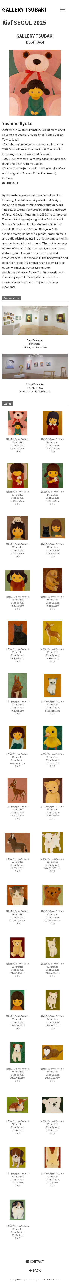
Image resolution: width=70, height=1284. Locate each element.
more (9, 178)
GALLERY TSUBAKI (24, 9)
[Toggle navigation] (62, 9)
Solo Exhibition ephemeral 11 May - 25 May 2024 (35, 343)
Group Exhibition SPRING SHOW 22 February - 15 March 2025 (35, 387)
